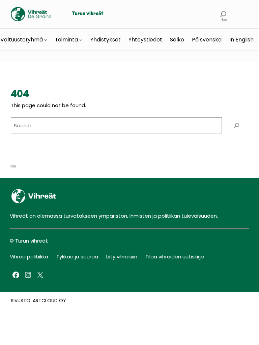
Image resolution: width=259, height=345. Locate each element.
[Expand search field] (223, 14)
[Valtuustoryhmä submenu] (45, 39)
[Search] (236, 125)
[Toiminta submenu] (80, 39)
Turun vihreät (88, 14)
